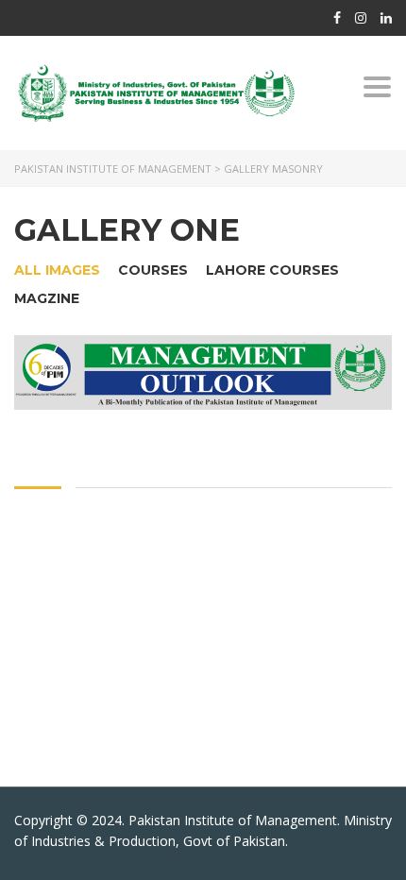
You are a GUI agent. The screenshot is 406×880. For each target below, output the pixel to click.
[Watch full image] (203, 372)
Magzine (46, 298)
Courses (153, 270)
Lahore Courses (272, 270)
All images (57, 270)
